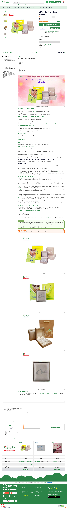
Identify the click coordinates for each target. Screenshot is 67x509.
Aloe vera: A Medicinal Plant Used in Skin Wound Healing (49, 393)
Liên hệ (50, 7)
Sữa (18, 7)
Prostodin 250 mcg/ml (41, 455)
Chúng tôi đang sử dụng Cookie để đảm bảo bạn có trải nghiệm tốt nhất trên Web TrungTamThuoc (30, 482)
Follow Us (4, 498)
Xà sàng (19, 189)
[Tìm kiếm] (42, 2)
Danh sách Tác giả (37, 494)
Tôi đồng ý (48, 482)
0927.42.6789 (54, 488)
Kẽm (51, 464)
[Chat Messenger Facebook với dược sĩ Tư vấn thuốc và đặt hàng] (43, 25)
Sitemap (36, 495)
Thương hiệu (42, 7)
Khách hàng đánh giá (8, 422)
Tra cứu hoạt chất (24, 4)
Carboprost (41, 464)
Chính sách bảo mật (43, 482)
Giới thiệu (23, 487)
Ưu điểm (5, 76)
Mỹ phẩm (14, 7)
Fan (6, 496)
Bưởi (57, 171)
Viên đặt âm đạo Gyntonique (24, 173)
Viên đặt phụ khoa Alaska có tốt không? (9, 73)
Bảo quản (6, 70)
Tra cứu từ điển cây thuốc (17, 4)
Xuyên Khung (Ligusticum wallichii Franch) (25, 464)
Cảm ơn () (13, 433)
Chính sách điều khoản (38, 487)
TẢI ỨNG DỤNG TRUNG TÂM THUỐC (53, 494)
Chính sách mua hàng (38, 488)
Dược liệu (28, 7)
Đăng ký (58, 2)
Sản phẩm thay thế (6, 71)
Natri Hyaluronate (54, 464)
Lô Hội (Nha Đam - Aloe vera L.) (23, 464)
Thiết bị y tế (23, 7)
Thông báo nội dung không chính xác (27, 492)
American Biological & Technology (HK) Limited (51, 31)
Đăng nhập (51, 2)
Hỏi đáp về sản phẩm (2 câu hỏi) (11, 399)
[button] (33, 471)
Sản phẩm (9, 7)
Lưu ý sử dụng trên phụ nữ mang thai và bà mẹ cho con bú (9, 69)
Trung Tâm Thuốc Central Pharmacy (45, 217)
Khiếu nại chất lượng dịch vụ (26, 494)
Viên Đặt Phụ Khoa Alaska (25, 455)
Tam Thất (19, 197)
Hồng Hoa (21, 178)
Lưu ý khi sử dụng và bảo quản (8, 66)
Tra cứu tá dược (31, 4)
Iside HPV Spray (57, 455)
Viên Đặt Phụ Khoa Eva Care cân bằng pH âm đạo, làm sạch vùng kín (46, 123)
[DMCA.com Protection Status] (62, 506)
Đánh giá (61, 52)
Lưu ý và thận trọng (7, 67)
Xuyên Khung (20, 191)
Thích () (9, 414)
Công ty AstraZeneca (37, 461)
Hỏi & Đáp (33, 52)
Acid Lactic (59, 464)
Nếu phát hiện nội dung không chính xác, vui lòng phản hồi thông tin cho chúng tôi (50, 42)
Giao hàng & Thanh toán (38, 492)
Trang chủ (4, 7)
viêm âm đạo (35, 111)
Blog (46, 7)
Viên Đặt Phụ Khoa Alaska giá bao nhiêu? (9, 74)
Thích (7, 410)
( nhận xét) (10, 428)
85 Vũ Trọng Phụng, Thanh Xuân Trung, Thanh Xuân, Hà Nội (56, 492)
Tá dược (32, 7)
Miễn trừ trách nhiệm (25, 491)
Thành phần (5, 58)
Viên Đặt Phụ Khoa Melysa (23, 170)
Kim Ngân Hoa (39, 170)
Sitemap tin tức (40, 495)
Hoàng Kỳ (19, 186)
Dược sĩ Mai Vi (48, 44)
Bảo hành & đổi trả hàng (38, 491)
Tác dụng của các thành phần (8, 72)
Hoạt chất (37, 7)
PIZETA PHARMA (55, 461)
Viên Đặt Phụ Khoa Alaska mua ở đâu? (9, 75)
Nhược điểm (5, 77)
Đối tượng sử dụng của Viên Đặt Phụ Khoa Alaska (9, 60)
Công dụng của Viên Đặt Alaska (8, 59)
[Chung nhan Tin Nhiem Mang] (59, 506)
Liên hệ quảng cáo (25, 495)
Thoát (51, 482)
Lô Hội (19, 180)
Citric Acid (62, 464)
